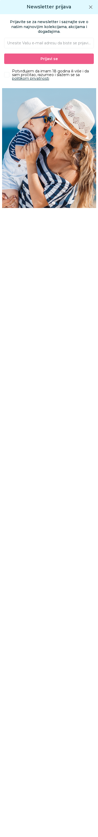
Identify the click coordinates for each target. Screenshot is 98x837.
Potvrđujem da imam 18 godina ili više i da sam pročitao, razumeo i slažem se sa (50, 74)
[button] (91, 7)
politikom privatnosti (30, 78)
